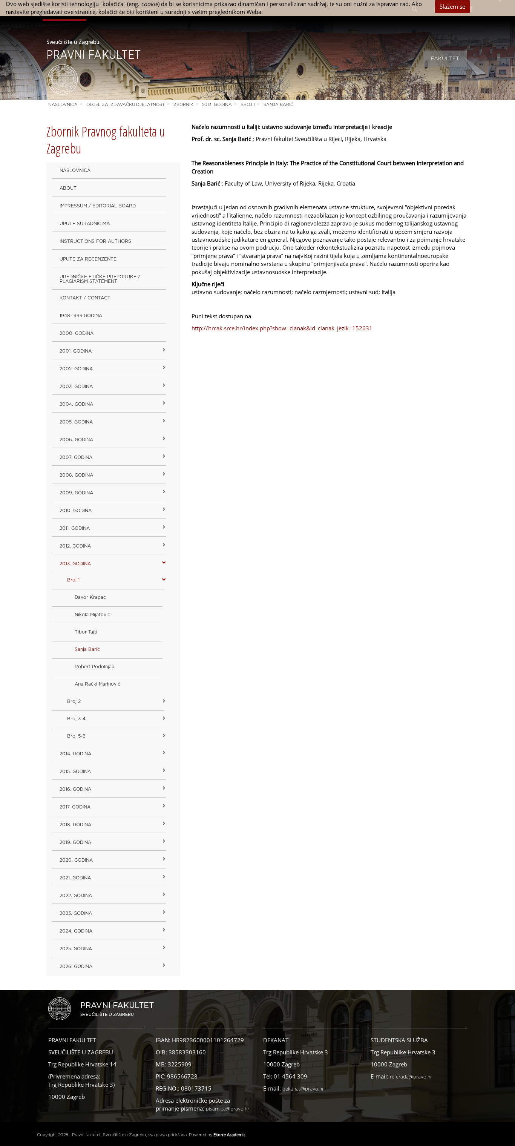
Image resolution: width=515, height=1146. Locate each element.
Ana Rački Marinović (97, 684)
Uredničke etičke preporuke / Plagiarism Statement (100, 279)
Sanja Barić (278, 105)
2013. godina (217, 105)
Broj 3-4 (76, 718)
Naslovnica (63, 105)
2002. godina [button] (76, 369)
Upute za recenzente (88, 259)
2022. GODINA (76, 895)
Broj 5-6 (76, 736)
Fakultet (445, 58)
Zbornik (183, 105)
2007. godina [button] (76, 457)
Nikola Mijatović (92, 614)
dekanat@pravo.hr (303, 1089)
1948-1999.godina (81, 315)
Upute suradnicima (85, 223)
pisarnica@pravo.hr (227, 1109)
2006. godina (76, 439)
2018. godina (75, 824)
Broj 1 (248, 105)
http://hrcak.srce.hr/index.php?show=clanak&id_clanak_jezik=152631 (282, 328)
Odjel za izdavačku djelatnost (125, 105)
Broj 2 (74, 701)
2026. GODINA (76, 966)
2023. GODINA (76, 913)
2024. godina (76, 931)
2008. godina (76, 475)
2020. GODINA (76, 860)
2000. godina (76, 333)
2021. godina (75, 878)
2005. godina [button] (76, 422)
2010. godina (76, 510)
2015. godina (75, 771)
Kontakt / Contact (85, 298)
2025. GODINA (76, 949)
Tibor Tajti (86, 632)
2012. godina (75, 546)
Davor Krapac (90, 597)
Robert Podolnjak (94, 666)
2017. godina (75, 807)
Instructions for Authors (95, 241)
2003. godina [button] (76, 386)
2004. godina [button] (76, 404)
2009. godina (76, 493)
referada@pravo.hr (411, 1077)
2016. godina (75, 789)
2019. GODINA (75, 842)
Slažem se (452, 6)
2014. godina (75, 754)
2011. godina (75, 528)
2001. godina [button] (76, 351)
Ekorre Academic (229, 1134)
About (68, 188)
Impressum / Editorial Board (98, 206)
